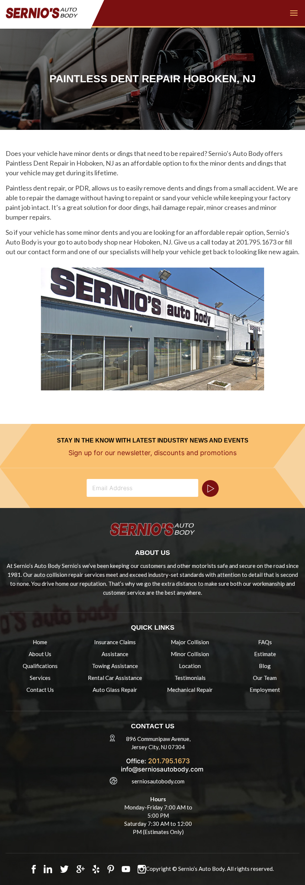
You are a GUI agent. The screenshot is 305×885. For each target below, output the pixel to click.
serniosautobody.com (158, 781)
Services (40, 677)
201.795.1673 (169, 761)
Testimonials (190, 677)
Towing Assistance (115, 665)
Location (190, 665)
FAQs (265, 642)
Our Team (265, 677)
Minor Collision (190, 654)
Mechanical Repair (190, 689)
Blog (265, 665)
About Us (40, 654)
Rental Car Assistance (115, 677)
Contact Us (40, 689)
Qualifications (40, 665)
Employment (265, 689)
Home (40, 642)
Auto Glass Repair (115, 689)
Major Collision (190, 642)
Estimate (265, 654)
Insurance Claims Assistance (115, 648)
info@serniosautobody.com (162, 769)
